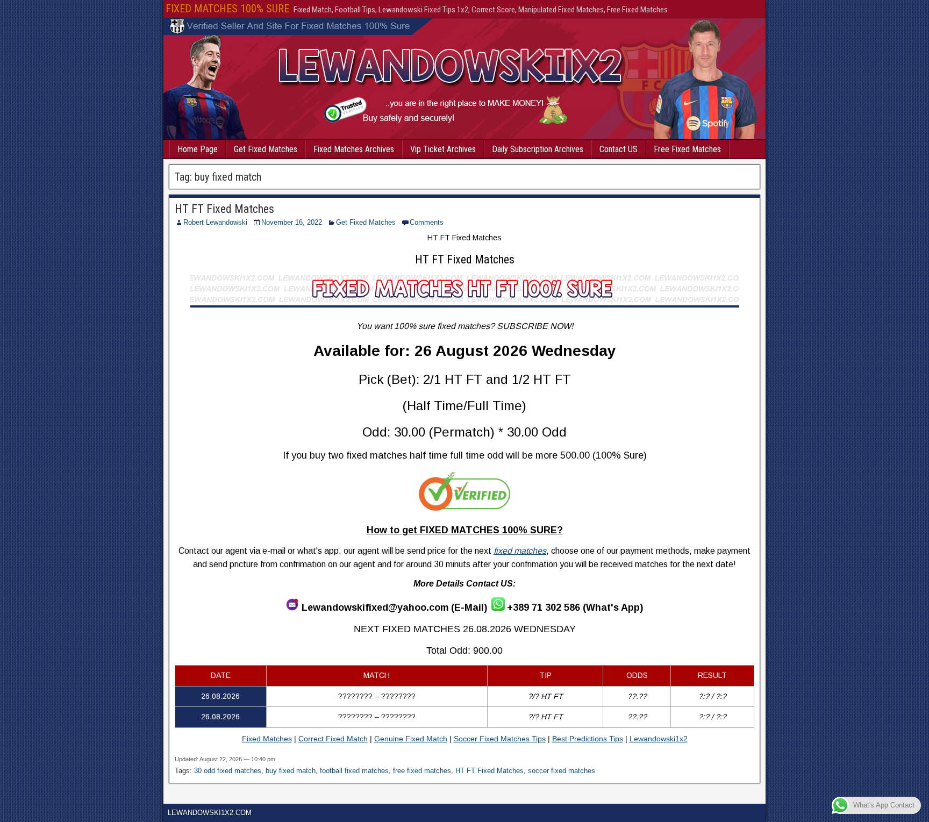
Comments (427, 222)
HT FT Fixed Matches (224, 209)
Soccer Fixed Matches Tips (500, 738)
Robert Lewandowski (215, 222)
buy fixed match (291, 771)
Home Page (197, 149)
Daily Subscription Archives (537, 149)
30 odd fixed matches (227, 771)
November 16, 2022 (291, 222)
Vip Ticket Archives (443, 149)
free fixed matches (422, 771)
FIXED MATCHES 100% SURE (227, 8)
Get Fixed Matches (265, 149)
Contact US (618, 149)
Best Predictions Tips (587, 738)
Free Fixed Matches (687, 149)
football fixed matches (354, 771)
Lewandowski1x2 (659, 738)
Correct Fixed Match (333, 738)
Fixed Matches (267, 738)
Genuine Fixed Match (410, 738)
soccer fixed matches (561, 771)
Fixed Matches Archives (353, 149)
